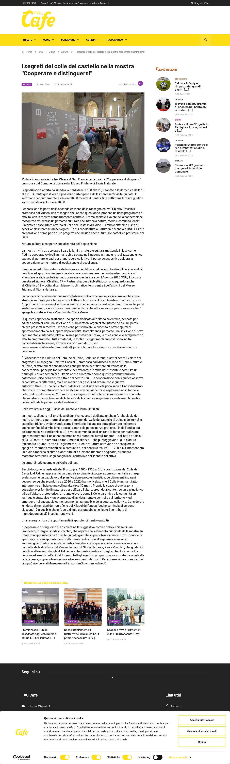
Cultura (27, 84)
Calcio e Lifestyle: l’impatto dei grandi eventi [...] (188, 86)
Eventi (178, 120)
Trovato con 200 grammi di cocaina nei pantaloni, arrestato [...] (191, 107)
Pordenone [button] (68, 39)
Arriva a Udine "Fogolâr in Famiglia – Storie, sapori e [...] (191, 127)
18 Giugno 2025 (64, 84)
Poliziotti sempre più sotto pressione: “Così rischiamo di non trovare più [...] (76, 3)
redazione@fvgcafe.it (38, 706)
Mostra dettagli (178, 757)
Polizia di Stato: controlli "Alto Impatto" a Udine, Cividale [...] (191, 148)
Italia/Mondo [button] (114, 39)
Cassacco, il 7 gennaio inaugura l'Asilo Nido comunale (189, 168)
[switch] (96, 757)
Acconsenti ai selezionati (202, 731)
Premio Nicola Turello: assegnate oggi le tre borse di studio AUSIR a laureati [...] (39, 633)
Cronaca (179, 99)
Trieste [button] (28, 39)
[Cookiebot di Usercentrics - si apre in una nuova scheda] (22, 757)
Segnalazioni (181, 79)
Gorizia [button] (91, 39)
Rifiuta (202, 742)
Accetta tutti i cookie (202, 720)
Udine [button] (47, 39)
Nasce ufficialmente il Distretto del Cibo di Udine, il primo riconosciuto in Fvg (81, 633)
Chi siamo (176, 706)
